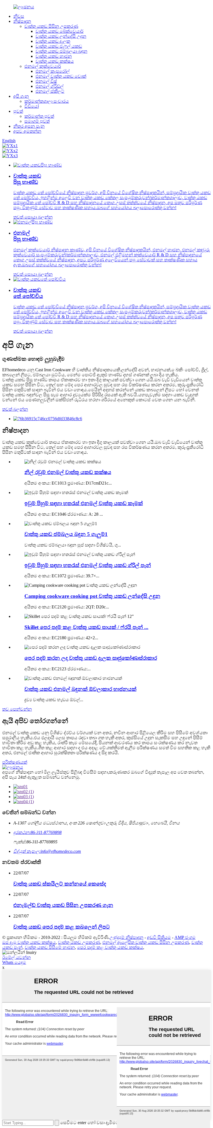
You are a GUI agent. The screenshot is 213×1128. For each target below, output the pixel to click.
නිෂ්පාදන (22, 21)
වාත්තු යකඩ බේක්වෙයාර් (59, 31)
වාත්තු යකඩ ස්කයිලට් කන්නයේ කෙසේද (59, 884)
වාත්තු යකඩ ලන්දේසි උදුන (61, 36)
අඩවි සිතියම (159, 937)
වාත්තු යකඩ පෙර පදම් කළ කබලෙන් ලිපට (61, 927)
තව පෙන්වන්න (17, 709)
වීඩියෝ (31, 106)
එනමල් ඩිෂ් (46, 81)
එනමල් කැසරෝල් (53, 71)
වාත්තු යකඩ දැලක (53, 41)
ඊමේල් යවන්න (16, 957)
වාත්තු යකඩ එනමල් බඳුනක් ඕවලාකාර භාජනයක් (80, 689)
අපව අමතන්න (27, 131)
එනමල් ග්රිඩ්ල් (50, 86)
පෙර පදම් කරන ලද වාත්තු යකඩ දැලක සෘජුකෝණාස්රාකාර (90, 658)
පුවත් (18, 111)
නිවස (18, 16)
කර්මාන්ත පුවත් (39, 116)
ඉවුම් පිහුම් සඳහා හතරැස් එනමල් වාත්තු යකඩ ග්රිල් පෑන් (87, 565)
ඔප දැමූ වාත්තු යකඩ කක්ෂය (29, 942)
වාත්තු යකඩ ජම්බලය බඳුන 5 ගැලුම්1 (66, 534)
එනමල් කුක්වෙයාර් (42, 66)
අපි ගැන (21, 96)
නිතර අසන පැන (29, 126)
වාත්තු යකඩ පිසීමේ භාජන (50, 947)
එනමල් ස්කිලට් (50, 91)
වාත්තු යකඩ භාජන (54, 56)
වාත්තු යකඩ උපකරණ (79, 942)
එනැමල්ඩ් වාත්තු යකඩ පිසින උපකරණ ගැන (63, 905)
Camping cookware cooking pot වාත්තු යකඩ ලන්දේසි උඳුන (92, 596)
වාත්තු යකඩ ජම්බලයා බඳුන (61, 51)
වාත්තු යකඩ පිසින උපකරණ (51, 26)
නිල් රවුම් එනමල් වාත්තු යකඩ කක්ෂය (67, 472)
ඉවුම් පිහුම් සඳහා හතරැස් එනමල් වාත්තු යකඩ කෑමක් (83, 503)
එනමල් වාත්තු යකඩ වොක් (61, 76)
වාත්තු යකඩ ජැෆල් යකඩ (59, 46)
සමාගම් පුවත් (37, 121)
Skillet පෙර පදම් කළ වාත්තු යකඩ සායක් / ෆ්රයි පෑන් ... (86, 627)
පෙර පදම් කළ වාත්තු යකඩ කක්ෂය (110, 947)
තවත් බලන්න (15, 409)
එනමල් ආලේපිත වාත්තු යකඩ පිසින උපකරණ (145, 942)
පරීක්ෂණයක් (14, 762)
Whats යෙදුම (14, 962)
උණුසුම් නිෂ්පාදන (126, 937)
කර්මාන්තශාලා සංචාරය (46, 101)
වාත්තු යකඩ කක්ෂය (55, 61)
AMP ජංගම (185, 937)
